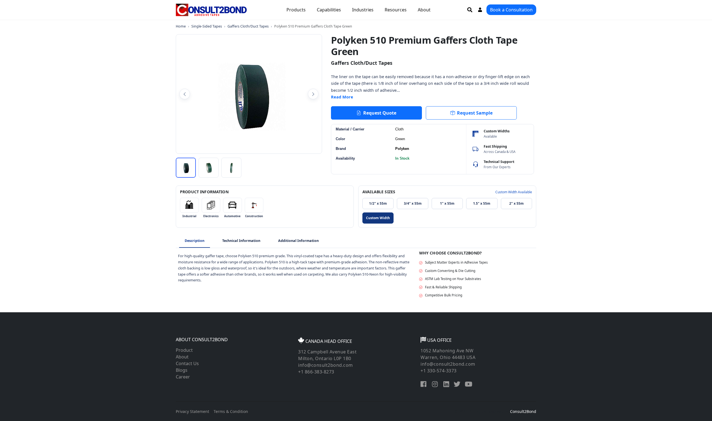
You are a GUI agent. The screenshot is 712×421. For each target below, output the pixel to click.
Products (296, 10)
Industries (363, 10)
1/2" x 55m (378, 203)
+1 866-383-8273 (316, 372)
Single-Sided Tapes (206, 26)
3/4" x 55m (413, 203)
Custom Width (378, 218)
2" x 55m (516, 203)
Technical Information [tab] (241, 240)
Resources (396, 10)
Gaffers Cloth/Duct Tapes (248, 26)
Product (184, 350)
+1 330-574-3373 (439, 371)
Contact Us (187, 363)
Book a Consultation (511, 10)
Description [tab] (194, 240)
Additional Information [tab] (298, 240)
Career (183, 377)
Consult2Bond (523, 411)
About (424, 10)
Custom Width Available (513, 192)
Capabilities (329, 10)
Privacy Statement (192, 411)
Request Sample (475, 113)
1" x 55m (447, 203)
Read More (342, 97)
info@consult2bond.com (325, 365)
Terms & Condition (231, 411)
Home (181, 26)
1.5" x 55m (481, 203)
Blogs (181, 370)
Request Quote (379, 113)
